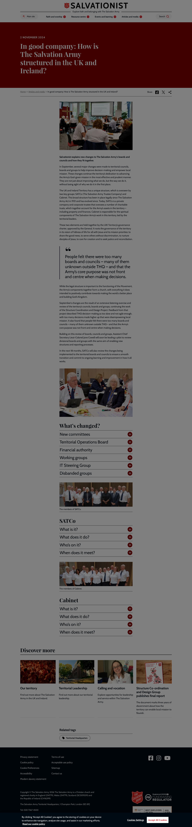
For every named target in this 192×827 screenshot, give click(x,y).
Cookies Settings (135, 820)
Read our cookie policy (33, 824)
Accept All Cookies (157, 820)
